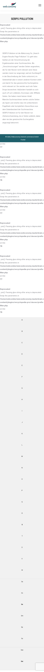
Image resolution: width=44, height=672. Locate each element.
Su (22, 638)
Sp (22, 627)
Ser (22, 661)
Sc (22, 593)
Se (22, 604)
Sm (22, 616)
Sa (22, 581)
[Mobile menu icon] (40, 5)
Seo (22, 650)
